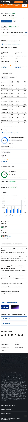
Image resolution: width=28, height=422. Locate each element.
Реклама (17, 344)
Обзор (2, 32)
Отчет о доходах (13, 35)
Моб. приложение (5, 344)
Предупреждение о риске (6, 413)
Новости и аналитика (17, 32)
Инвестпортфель (5, 347)
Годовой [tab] (4, 77)
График (8, 32)
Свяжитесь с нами (19, 347)
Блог (2, 341)
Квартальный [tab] (12, 77)
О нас (16, 341)
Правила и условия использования (8, 405)
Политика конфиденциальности (7, 409)
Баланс (20, 35)
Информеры (3, 350)
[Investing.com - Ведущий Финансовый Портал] (7, 2)
